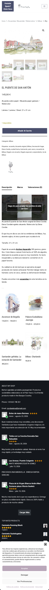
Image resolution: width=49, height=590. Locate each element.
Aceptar (24, 568)
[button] (45, 544)
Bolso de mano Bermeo (19, 413)
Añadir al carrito (25, 131)
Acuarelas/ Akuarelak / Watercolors (21, 21)
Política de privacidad (27, 587)
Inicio (4, 21)
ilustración (23, 149)
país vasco (31, 149)
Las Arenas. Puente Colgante (21, 461)
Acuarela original (21, 146)
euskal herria (15, 149)
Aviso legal (39, 587)
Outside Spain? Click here (7, 6)
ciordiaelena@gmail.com (16, 408)
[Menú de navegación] (44, 6)
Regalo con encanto (13, 152)
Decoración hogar (38, 146)
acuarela (12, 146)
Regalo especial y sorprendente (31, 152)
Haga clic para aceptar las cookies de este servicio (24, 207)
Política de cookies (12, 587)
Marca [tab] (20, 187)
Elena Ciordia (6, 149)
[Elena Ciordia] (11, 167)
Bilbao (40, 21)
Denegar (24, 575)
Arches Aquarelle (23, 249)
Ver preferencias (24, 581)
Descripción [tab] (7, 187)
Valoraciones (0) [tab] (35, 187)
